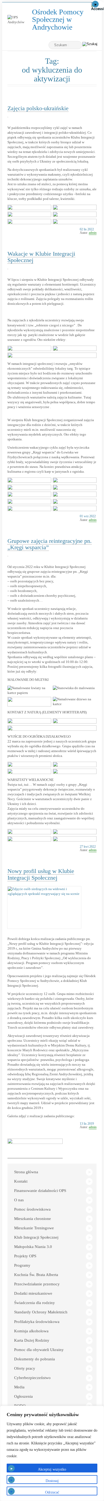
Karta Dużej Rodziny (31, 1340)
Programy (22, 1265)
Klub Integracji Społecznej (36, 1237)
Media (19, 1387)
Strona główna (26, 1172)
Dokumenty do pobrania (34, 1359)
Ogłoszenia (23, 1396)
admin (93, 233)
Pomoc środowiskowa (32, 1209)
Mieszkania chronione (32, 1218)
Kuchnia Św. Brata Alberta (36, 1275)
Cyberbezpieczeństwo (32, 1378)
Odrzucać (52, 1492)
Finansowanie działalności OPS (40, 1190)
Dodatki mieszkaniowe (33, 1293)
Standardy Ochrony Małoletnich (40, 1312)
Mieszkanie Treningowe (34, 1228)
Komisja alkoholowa (31, 1331)
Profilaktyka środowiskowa (36, 1322)
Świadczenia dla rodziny (34, 1303)
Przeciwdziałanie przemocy (37, 1284)
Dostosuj (52, 1481)
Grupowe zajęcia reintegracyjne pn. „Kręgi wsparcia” (49, 544)
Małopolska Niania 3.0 (33, 1247)
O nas (19, 1200)
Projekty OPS (25, 1256)
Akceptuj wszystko (52, 1469)
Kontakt (20, 1181)
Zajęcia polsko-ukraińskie (38, 108)
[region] (52, 1453)
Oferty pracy (24, 1368)
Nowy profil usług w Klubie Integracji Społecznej (40, 874)
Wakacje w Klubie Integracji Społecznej (41, 256)
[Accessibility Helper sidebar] (97, 6)
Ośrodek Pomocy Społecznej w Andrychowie (62, 19)
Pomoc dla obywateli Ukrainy (39, 1350)
